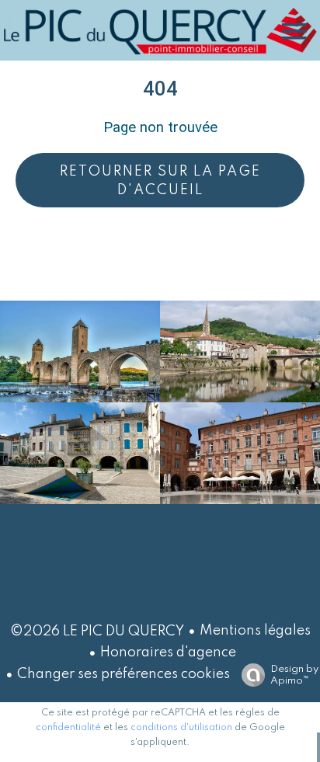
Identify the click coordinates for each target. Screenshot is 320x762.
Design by (294, 675)
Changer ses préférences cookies (123, 674)
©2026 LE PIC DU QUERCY (97, 631)
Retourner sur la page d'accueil (160, 181)
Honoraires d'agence (168, 652)
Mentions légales (255, 631)
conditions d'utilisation (181, 727)
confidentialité (68, 727)
